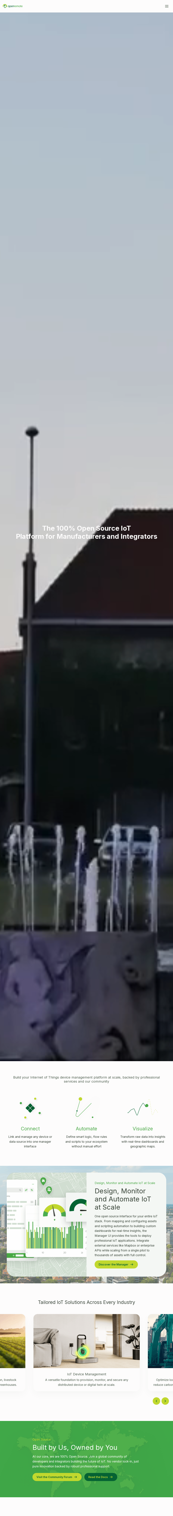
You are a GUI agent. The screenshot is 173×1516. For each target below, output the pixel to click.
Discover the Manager (113, 1264)
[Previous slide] (156, 1401)
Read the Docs (98, 1477)
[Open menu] (166, 6)
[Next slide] (165, 1401)
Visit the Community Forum (54, 1477)
